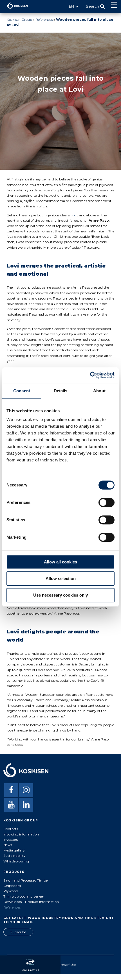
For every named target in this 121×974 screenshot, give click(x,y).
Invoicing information (21, 834)
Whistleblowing (16, 861)
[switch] (106, 502)
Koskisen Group (19, 19)
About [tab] (99, 390)
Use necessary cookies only (60, 595)
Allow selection (61, 578)
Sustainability (14, 855)
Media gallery (14, 850)
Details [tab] (61, 390)
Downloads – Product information (31, 902)
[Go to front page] (14, 10)
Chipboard (12, 886)
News (7, 845)
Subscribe (18, 932)
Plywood (10, 891)
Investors (10, 839)
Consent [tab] (21, 390)
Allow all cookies (60, 562)
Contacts (10, 829)
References (44, 19)
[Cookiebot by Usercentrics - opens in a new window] (90, 375)
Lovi (74, 215)
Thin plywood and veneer (23, 896)
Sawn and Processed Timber (26, 880)
